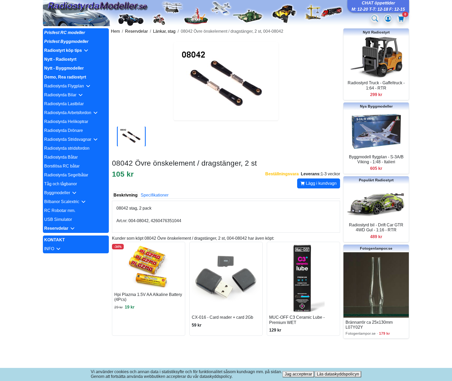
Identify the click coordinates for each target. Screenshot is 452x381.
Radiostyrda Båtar (61, 157)
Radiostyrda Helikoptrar (66, 121)
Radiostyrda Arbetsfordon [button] (68, 112)
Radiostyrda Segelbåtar (66, 175)
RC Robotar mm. (59, 210)
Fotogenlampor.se (376, 248)
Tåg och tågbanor (60, 184)
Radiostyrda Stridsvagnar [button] (68, 139)
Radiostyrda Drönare (63, 130)
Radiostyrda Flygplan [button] (65, 86)
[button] (76, 50)
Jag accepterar (298, 374)
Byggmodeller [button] (58, 192)
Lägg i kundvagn (321, 183)
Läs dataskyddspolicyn (338, 374)
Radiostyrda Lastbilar (64, 104)
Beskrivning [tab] (126, 195)
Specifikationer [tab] (154, 195)
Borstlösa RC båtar (62, 166)
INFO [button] (50, 248)
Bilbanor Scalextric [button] (62, 201)
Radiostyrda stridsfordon (66, 148)
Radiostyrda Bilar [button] (61, 95)
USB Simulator (58, 219)
